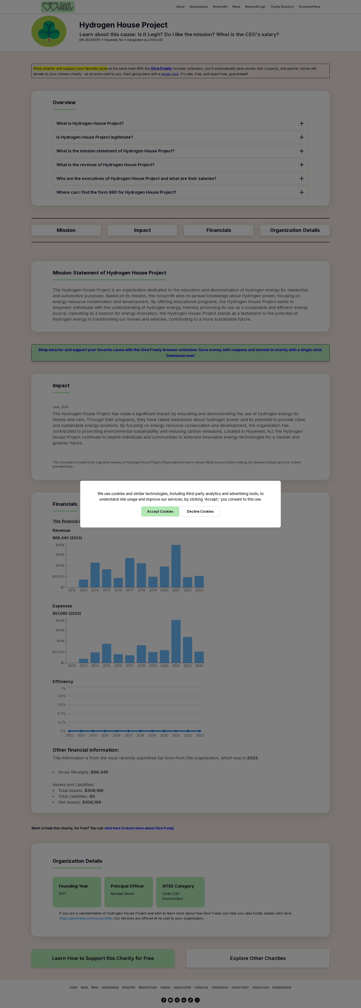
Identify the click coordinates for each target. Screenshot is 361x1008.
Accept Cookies (160, 511)
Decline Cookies (200, 511)
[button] (180, 504)
